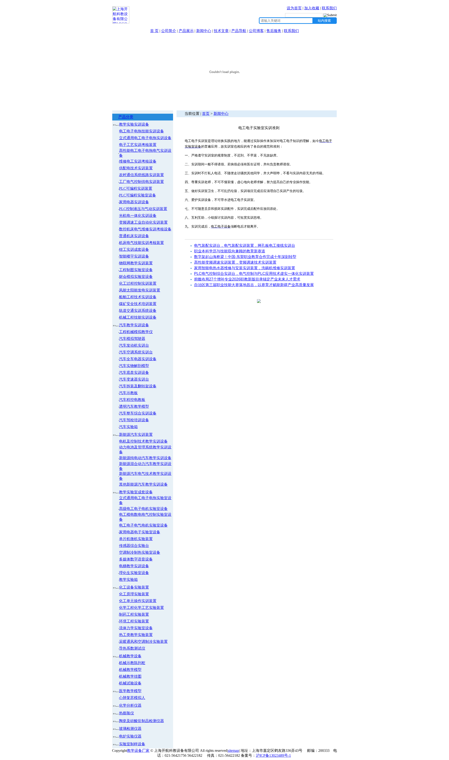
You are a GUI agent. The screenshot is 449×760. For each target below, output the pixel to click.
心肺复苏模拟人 (132, 698)
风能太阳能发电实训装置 (139, 290)
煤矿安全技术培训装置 (137, 304)
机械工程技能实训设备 (137, 317)
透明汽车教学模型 (134, 406)
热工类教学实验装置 (136, 635)
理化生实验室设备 (134, 573)
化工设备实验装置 (134, 587)
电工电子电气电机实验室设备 (143, 525)
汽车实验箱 (128, 427)
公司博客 (256, 31)
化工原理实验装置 (134, 594)
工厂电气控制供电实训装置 (141, 182)
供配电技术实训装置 (136, 168)
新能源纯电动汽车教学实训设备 (145, 458)
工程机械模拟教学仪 (136, 332)
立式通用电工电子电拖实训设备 (145, 138)
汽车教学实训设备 (134, 325)
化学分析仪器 (130, 705)
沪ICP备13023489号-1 (273, 755)
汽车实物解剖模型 (134, 366)
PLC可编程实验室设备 (137, 195)
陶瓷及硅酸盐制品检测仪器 (141, 721)
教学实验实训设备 (134, 124)
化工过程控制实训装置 (137, 283)
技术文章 (221, 31)
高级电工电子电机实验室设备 (143, 509)
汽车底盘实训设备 (134, 373)
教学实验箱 (128, 580)
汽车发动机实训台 (134, 345)
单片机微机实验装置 (136, 539)
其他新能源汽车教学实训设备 (143, 484)
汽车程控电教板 (132, 400)
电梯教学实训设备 (134, 566)
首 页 (154, 31)
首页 (206, 114)
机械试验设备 (130, 683)
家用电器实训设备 (134, 202)
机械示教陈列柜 (132, 663)
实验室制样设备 (132, 744)
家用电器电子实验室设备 (139, 532)
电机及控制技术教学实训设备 (143, 441)
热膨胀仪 (126, 713)
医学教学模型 (130, 691)
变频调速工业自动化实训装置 (143, 222)
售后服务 (273, 31)
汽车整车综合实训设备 (137, 413)
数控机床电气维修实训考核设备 (145, 229)
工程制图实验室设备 (136, 270)
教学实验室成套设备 (136, 492)
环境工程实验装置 (134, 621)
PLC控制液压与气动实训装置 (143, 209)
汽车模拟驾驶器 (132, 339)
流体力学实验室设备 (136, 628)
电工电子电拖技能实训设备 (141, 131)
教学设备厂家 (138, 751)
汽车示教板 (128, 393)
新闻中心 (203, 31)
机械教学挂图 (130, 676)
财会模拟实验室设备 (136, 277)
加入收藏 (311, 8)
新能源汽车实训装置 (136, 434)
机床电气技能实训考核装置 (141, 243)
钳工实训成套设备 (134, 249)
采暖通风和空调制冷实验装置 (143, 642)
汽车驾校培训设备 (134, 420)
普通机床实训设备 (134, 236)
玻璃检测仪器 (130, 729)
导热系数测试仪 (132, 648)
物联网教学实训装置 (136, 263)
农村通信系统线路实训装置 (141, 175)
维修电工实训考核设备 (137, 161)
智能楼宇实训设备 (134, 256)
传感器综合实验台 (134, 546)
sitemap (233, 751)
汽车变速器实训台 (134, 379)
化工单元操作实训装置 (137, 601)
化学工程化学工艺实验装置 (141, 608)
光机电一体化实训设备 (137, 216)
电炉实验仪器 (130, 736)
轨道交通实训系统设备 (137, 311)
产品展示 (186, 31)
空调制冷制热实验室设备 (139, 552)
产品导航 (238, 31)
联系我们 (329, 8)
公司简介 (168, 31)
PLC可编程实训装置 (135, 188)
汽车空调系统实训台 (136, 352)
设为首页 (294, 8)
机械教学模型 (130, 670)
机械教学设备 (130, 656)
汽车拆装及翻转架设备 (137, 386)
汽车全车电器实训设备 (137, 359)
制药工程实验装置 (134, 614)
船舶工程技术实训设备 (137, 297)
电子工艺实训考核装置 (137, 145)
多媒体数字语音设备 (136, 559)
